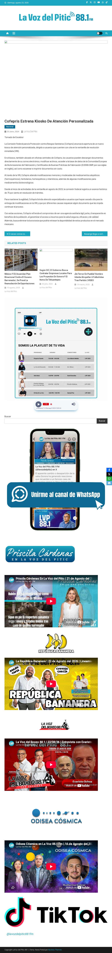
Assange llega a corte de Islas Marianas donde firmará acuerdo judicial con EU (96, 234)
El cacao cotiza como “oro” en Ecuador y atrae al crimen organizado (19, 234)
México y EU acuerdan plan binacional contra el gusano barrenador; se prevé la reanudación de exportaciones (19, 279)
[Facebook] (109, 470)
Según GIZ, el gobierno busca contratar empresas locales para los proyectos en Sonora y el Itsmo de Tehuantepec (56, 275)
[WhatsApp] (109, 478)
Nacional (9, 127)
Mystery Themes (55, 950)
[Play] (38, 404)
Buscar (8, 416)
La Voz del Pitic (30, 131)
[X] (109, 474)
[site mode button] (100, 33)
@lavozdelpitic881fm (20, 934)
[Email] (109, 483)
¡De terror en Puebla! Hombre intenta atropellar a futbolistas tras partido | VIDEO (89, 277)
